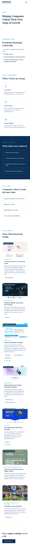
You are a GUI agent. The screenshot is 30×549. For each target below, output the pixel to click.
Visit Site (7, 317)
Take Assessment (18, 355)
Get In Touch (8, 541)
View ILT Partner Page (10, 402)
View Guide (7, 355)
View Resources (8, 399)
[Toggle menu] (26, 2)
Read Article (7, 357)
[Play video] (15, 330)
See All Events (8, 517)
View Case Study (8, 277)
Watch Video (8, 360)
